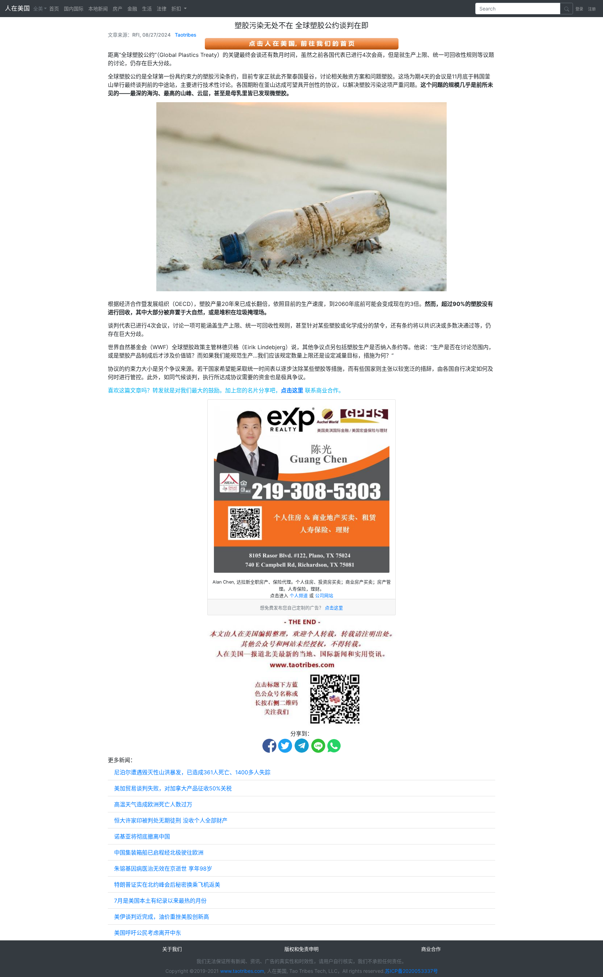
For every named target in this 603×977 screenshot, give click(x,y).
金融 (132, 9)
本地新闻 (98, 9)
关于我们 (172, 949)
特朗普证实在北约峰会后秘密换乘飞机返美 (167, 884)
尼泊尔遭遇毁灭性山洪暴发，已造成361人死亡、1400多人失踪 (192, 772)
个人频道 (299, 595)
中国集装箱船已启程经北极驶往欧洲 (158, 852)
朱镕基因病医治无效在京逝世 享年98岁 (163, 868)
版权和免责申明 (301, 949)
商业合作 (431, 949)
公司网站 (324, 595)
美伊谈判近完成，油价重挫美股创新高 (161, 916)
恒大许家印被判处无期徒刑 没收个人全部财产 (171, 820)
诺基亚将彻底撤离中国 (142, 836)
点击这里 (292, 390)
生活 (147, 9)
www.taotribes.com (242, 971)
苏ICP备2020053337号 (411, 971)
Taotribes (185, 35)
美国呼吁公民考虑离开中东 (147, 932)
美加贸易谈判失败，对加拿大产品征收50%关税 (173, 788)
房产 (117, 9)
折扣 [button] (177, 9)
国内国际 (73, 9)
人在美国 (18, 8)
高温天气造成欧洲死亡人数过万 (153, 804)
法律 (161, 9)
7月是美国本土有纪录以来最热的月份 (160, 900)
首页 (54, 9)
